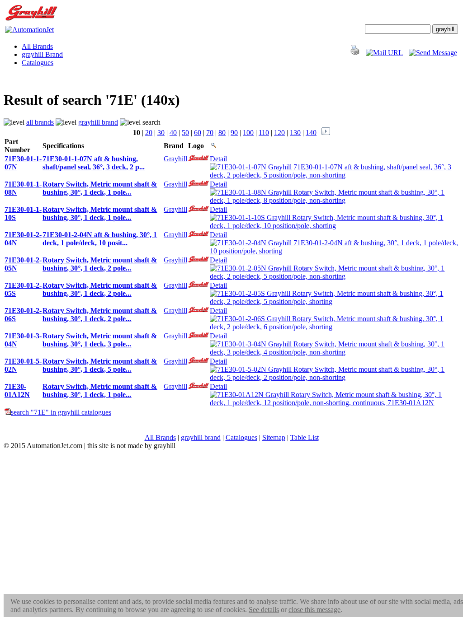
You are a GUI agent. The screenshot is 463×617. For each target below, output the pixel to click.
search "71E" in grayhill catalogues (61, 412)
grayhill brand (98, 122)
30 (161, 132)
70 (209, 132)
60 (197, 132)
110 (264, 132)
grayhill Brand (42, 54)
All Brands (37, 46)
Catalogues (37, 62)
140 (311, 132)
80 (222, 132)
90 (234, 132)
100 (248, 132)
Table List (304, 437)
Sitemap (273, 437)
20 (148, 132)
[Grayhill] (31, 18)
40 (173, 132)
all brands (40, 122)
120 (279, 132)
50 (185, 132)
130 (295, 132)
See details (264, 609)
